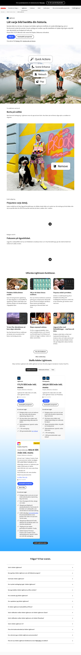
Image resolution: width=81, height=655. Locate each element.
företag (17, 41)
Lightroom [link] (24, 8)
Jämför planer (47, 8)
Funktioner (32, 8)
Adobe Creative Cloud (11, 12)
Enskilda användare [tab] (31, 468)
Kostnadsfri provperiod (25, 37)
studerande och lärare (29, 41)
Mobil (39, 8)
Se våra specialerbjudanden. (55, 3)
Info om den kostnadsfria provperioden (61, 8)
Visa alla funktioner (40, 450)
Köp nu (11, 37)
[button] (71, 278)
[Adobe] (3, 8)
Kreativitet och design (13, 8)
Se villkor (19, 576)
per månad (35, 530)
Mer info (25, 576)
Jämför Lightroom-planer (40, 642)
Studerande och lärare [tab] (44, 468)
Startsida (3, 12)
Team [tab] (53, 468)
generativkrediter (33, 612)
